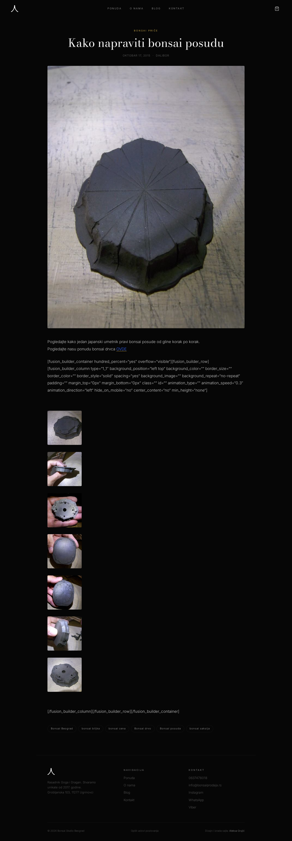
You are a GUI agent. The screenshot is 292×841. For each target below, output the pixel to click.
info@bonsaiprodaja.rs (205, 785)
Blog (156, 8)
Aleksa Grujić (237, 830)
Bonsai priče (146, 30)
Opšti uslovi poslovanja (145, 830)
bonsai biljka (91, 728)
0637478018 (198, 778)
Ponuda (114, 8)
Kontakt (177, 8)
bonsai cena (117, 728)
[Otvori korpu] (277, 9)
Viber (192, 807)
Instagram (196, 792)
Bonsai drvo (142, 728)
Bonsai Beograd (62, 728)
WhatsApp (196, 800)
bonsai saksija (200, 728)
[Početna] (14, 8)
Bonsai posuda (170, 728)
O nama (136, 8)
